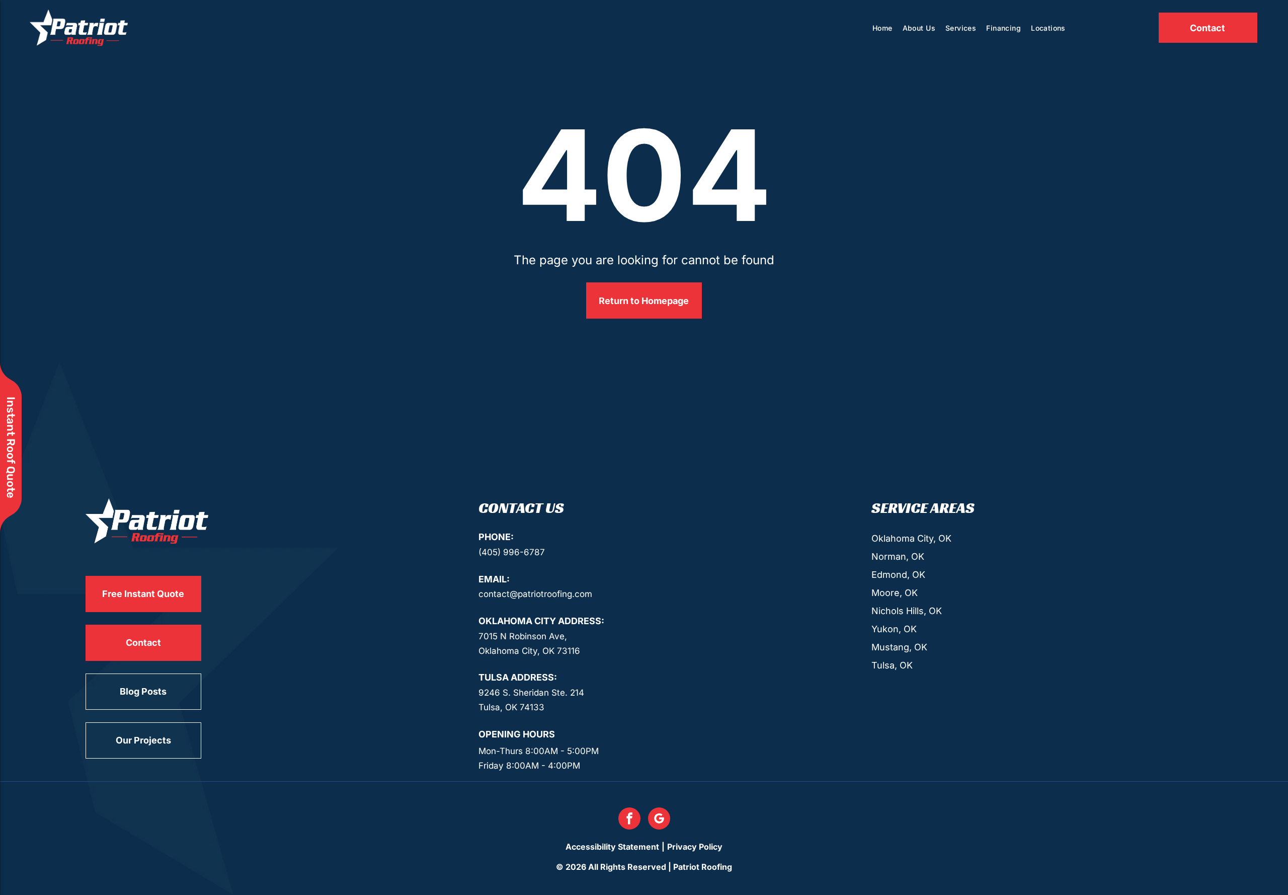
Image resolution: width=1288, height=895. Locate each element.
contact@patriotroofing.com (535, 594)
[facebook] (629, 819)
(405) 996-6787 (511, 552)
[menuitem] (882, 28)
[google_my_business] (659, 819)
